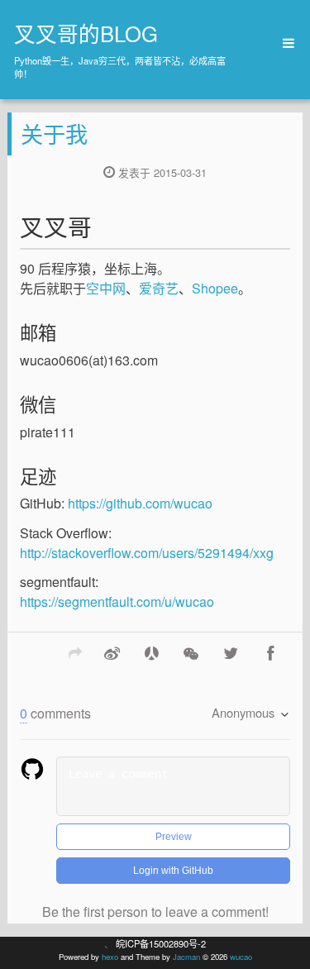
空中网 (106, 288)
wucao (241, 956)
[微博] (111, 652)
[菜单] (282, 43)
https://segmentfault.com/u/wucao (117, 601)
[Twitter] (230, 652)
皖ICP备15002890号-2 (161, 943)
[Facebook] (270, 652)
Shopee (215, 288)
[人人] (151, 652)
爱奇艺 (159, 288)
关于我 (54, 133)
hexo (110, 956)
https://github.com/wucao (140, 503)
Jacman (186, 956)
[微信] (191, 652)
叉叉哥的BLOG (86, 33)
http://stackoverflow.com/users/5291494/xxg (147, 552)
